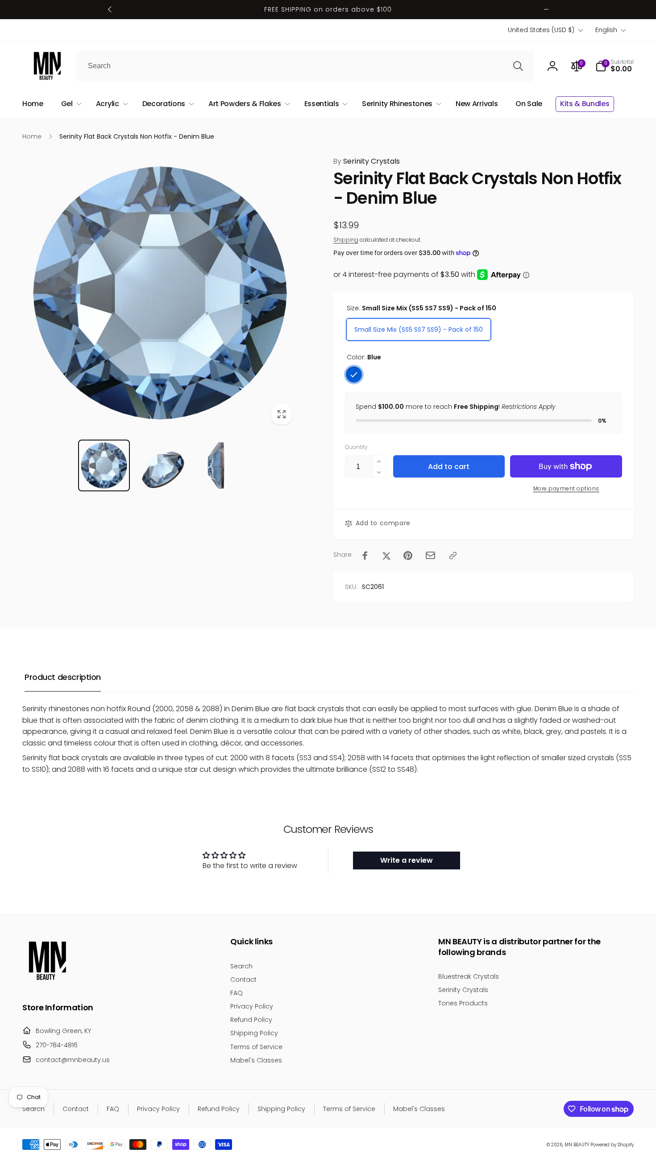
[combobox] (305, 66)
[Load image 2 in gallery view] (160, 465)
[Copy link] (452, 555)
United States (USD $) (541, 29)
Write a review (406, 860)
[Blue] (354, 374)
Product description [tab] (63, 677)
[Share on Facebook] (365, 555)
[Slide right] (546, 9)
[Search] (518, 66)
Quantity (356, 447)
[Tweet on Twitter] (386, 555)
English (606, 29)
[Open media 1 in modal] (160, 293)
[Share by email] (430, 555)
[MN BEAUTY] (46, 983)
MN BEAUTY (577, 1144)
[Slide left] (110, 9)
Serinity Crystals (366, 161)
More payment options (566, 488)
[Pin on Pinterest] (407, 555)
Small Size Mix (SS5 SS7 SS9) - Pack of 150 (418, 329)
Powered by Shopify (612, 1144)
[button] (614, 66)
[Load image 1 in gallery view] (104, 465)
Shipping (345, 239)
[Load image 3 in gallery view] (216, 465)
